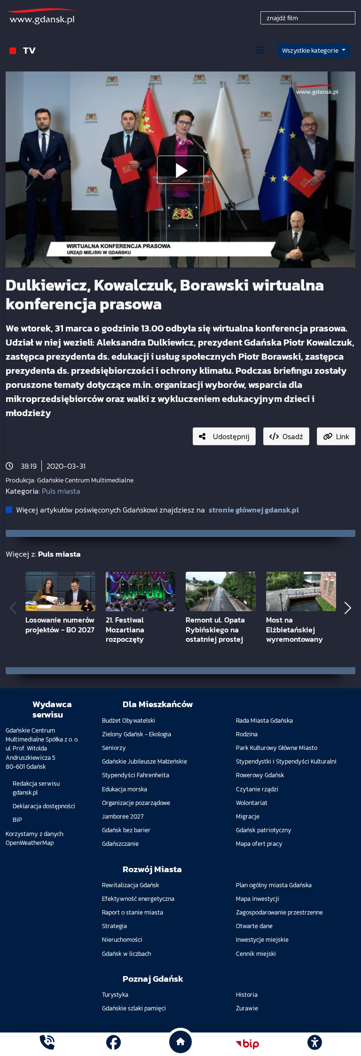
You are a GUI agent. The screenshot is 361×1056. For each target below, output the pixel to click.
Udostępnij (231, 436)
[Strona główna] (46, 1044)
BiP (17, 819)
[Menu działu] (260, 50)
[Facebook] (113, 1044)
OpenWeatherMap (30, 842)
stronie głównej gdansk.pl (254, 509)
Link (342, 436)
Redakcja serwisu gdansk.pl (36, 788)
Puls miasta (61, 490)
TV (29, 50)
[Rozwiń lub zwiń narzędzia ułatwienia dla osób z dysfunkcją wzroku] (314, 1044)
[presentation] (13, 608)
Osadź (293, 436)
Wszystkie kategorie (311, 50)
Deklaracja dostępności (44, 806)
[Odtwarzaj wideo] (180, 170)
